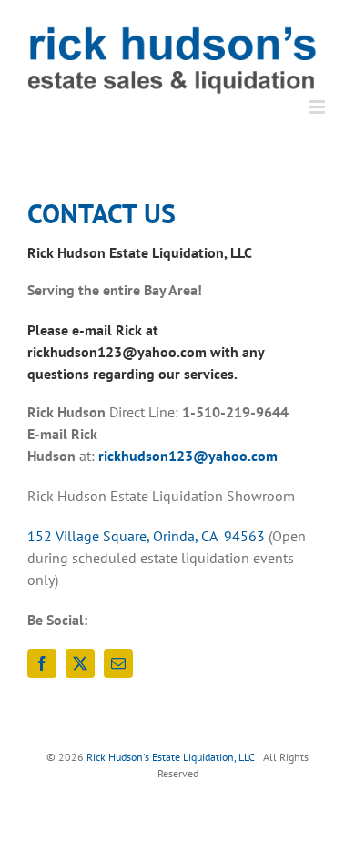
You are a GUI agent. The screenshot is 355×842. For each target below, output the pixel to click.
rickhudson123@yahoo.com (188, 456)
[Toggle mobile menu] (318, 107)
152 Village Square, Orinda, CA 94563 (146, 536)
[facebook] (41, 663)
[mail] (118, 663)
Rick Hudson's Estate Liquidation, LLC (170, 757)
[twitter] (80, 663)
